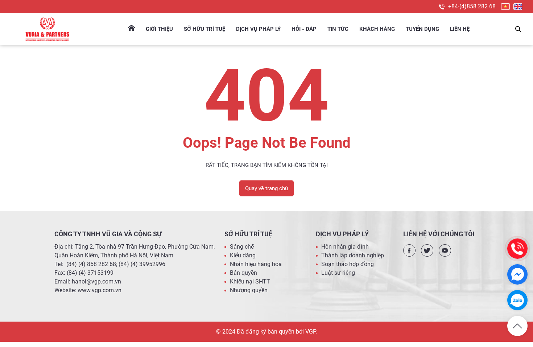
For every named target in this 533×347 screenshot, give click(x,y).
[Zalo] (517, 300)
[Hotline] (517, 248)
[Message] (517, 274)
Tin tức (337, 29)
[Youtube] (445, 250)
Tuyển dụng (422, 29)
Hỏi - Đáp (304, 29)
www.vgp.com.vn (99, 290)
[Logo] (47, 29)
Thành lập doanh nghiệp (352, 255)
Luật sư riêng (338, 272)
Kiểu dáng (243, 255)
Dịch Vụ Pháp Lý (258, 29)
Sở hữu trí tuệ (204, 29)
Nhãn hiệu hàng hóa (256, 264)
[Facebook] (409, 250)
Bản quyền (243, 272)
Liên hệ (460, 29)
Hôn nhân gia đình (345, 246)
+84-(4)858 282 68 (472, 6)
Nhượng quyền (249, 290)
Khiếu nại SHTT (250, 281)
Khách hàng (377, 29)
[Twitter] (427, 250)
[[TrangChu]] (131, 29)
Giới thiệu (159, 29)
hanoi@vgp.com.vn (96, 281)
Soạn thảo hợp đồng (347, 264)
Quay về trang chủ (266, 188)
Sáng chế (242, 246)
